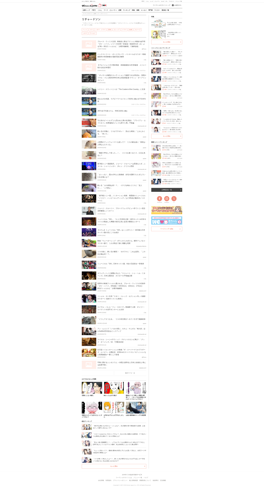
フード (106, 10)
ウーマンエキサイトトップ (161, 5)
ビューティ (157, 1)
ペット (85, 29)
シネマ (85, 33)
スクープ (137, 29)
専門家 (150, 10)
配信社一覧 (165, 10)
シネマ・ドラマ (100, 29)
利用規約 (108, 480)
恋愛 (119, 10)
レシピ (151, 1)
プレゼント (171, 1)
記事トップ (86, 10)
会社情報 (101, 480)
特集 (133, 10)
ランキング (126, 10)
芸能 (109, 29)
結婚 (130, 29)
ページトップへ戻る (166, 229)
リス (91, 29)
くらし (147, 1)
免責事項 (155, 480)
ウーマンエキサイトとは (124, 477)
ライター (157, 10)
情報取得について (145, 480)
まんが (162, 1)
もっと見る (114, 466)
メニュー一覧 (179, 1)
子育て (142, 1)
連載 (137, 10)
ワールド (92, 33)
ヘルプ (146, 477)
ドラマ (124, 29)
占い (167, 1)
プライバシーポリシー (120, 480)
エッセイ (144, 10)
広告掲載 (163, 480)
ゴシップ (116, 29)
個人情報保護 (133, 480)
